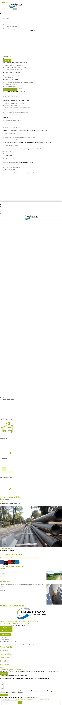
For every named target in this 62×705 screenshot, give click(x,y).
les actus (4, 458)
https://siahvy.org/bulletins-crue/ (8, 680)
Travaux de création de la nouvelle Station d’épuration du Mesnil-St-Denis (21, 585)
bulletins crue (6, 419)
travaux (3, 438)
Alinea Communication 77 (31, 697)
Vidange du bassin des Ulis (8, 572)
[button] (31, 12)
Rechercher (5, 9)
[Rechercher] (15, 9)
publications (6, 477)
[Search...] (10, 702)
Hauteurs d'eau (7, 399)
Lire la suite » (3, 576)
